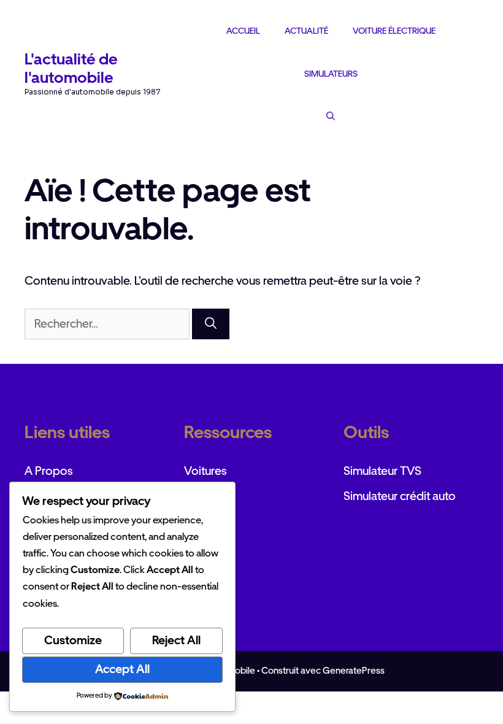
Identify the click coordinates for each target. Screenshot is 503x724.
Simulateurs (331, 74)
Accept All (122, 669)
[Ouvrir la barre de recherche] (330, 116)
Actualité (306, 31)
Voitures (205, 471)
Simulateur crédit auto (400, 496)
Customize (73, 640)
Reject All (176, 640)
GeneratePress (354, 670)
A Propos (49, 471)
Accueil (243, 31)
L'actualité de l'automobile (71, 68)
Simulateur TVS (382, 471)
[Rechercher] (210, 324)
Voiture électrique (394, 31)
